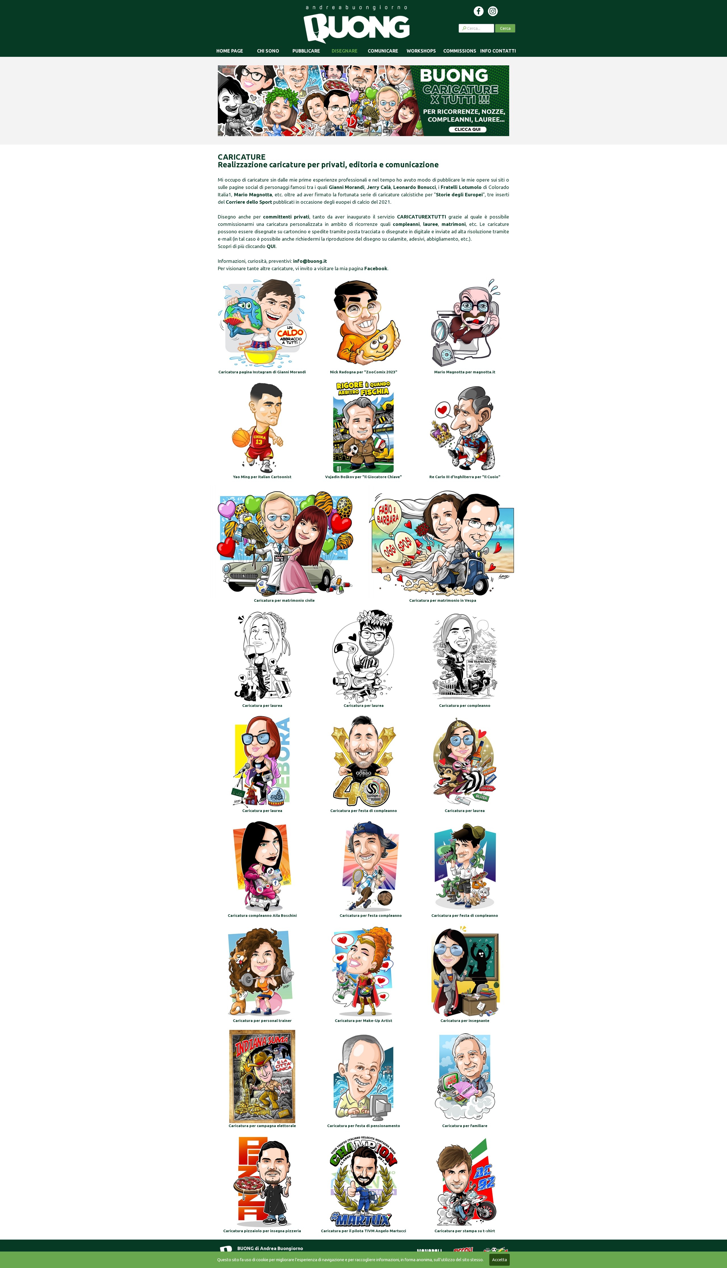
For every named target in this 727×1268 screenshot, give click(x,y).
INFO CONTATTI (498, 50)
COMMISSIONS (459, 50)
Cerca (505, 28)
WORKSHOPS (421, 50)
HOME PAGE (229, 50)
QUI (271, 246)
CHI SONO (268, 50)
